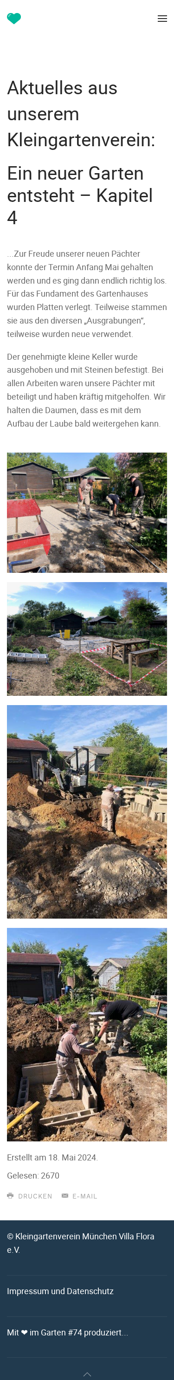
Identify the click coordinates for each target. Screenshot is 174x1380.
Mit (68, 1332)
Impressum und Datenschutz (60, 1290)
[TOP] (87, 1374)
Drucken (33, 1196)
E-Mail (83, 1196)
